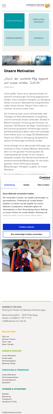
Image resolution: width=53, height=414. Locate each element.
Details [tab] (27, 185)
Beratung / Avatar (9, 363)
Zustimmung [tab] (9, 185)
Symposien (6, 382)
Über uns (5, 337)
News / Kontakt (8, 344)
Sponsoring (6, 396)
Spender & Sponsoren (14, 389)
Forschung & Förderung (15, 370)
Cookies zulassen (26, 227)
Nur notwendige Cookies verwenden (26, 234)
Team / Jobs (6, 342)
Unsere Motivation (9, 356)
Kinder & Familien (11, 351)
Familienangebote (9, 361)
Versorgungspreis (9, 380)
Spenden (5, 394)
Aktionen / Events (8, 339)
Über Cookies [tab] (43, 185)
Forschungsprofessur (10, 377)
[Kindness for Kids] (38, 5)
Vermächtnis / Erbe (9, 402)
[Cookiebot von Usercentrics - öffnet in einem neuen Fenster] (39, 178)
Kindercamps (7, 358)
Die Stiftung (9, 332)
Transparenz (7, 399)
